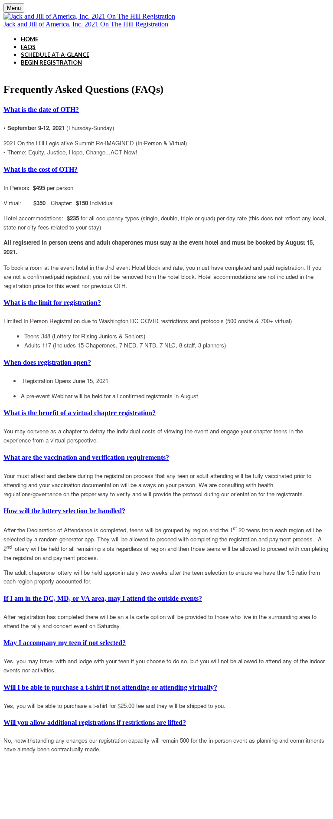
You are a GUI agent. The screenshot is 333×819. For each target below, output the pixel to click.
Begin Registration (51, 62)
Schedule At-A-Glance (55, 54)
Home (29, 39)
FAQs (28, 46)
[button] (166, 110)
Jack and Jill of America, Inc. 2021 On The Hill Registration (85, 24)
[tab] (166, 110)
